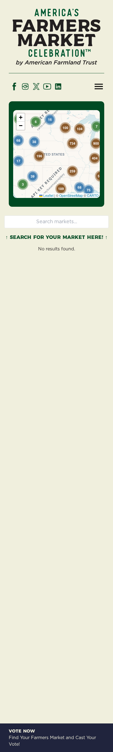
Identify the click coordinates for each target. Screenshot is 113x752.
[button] (35, 121)
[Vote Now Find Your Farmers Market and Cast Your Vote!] (56, 100)
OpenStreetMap (71, 195)
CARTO (92, 195)
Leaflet (48, 195)
